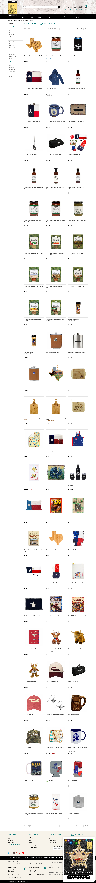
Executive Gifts (11, 848)
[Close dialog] (93, 839)
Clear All (12, 79)
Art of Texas (69, 16)
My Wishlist (10, 840)
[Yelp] (16, 853)
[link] (78, 857)
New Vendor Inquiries (33, 847)
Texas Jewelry (32, 16)
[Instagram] (13, 853)
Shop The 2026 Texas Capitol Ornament (79, 877)
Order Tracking (11, 838)
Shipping (30, 842)
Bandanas (12, 30)
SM (11, 76)
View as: (25, 28)
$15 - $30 (12, 43)
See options (49, 95)
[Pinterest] (19, 853)
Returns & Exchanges (33, 843)
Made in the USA (52, 842)
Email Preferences (11, 842)
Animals (11, 63)
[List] (30, 28)
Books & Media (58, 16)
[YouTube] (22, 853)
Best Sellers (12, 54)
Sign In (86, 1)
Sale (11, 58)
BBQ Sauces (12, 34)
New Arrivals (51, 837)
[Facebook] (11, 853)
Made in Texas (13, 56)
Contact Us (31, 838)
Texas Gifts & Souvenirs (78, 16)
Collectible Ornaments (23, 16)
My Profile (10, 837)
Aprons (11, 29)
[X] (8, 853)
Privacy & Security (32, 845)
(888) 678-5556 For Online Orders (35, 837)
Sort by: (49, 28)
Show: (77, 28)
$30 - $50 (12, 45)
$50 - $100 (12, 47)
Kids (64, 16)
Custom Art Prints (11, 847)
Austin (11, 65)
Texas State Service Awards (34, 849)
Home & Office (39, 16)
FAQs (30, 840)
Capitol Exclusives (52, 840)
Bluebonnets (12, 69)
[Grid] (28, 28)
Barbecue (12, 67)
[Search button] (59, 7)
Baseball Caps (13, 32)
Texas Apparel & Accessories (48, 16)
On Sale (85, 16)
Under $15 (12, 41)
